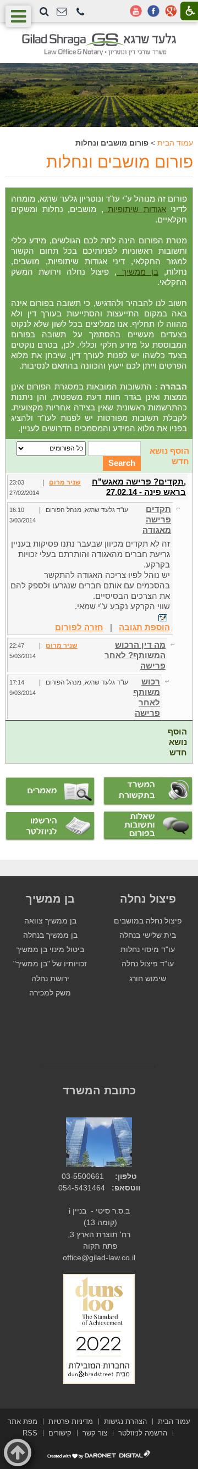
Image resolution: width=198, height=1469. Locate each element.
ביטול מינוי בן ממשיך (50, 949)
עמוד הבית (175, 142)
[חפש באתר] (44, 11)
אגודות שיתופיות (134, 209)
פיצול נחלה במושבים (148, 921)
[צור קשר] (62, 12)
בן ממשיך (137, 271)
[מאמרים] (50, 791)
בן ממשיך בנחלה (50, 935)
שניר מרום (65, 482)
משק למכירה (50, 993)
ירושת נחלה (50, 979)
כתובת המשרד (99, 1090)
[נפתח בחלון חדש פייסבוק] (153, 11)
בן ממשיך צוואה (50, 921)
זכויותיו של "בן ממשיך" (50, 964)
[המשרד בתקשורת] (148, 791)
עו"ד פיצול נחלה (148, 964)
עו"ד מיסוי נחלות (147, 949)
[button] (80, 12)
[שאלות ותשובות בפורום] (148, 826)
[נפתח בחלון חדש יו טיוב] (136, 11)
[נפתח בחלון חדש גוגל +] (171, 11)
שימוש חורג (147, 979)
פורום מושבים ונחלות (119, 162)
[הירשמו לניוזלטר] (50, 826)
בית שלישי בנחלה (147, 935)
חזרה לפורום (79, 627)
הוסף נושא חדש (177, 742)
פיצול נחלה (148, 899)
